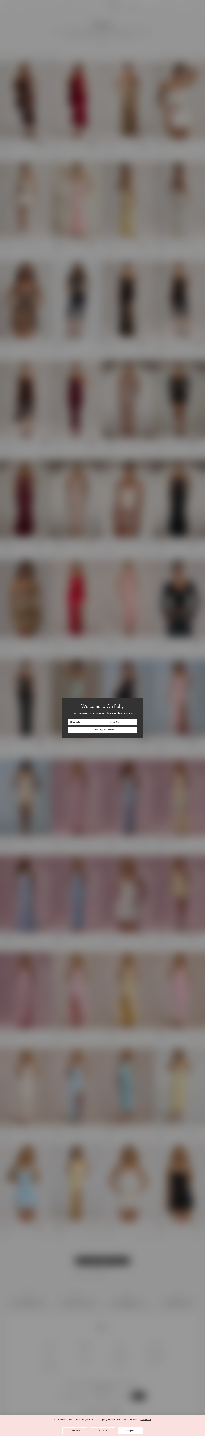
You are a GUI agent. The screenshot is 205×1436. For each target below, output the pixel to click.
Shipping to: (75, 722)
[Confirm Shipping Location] (102, 730)
